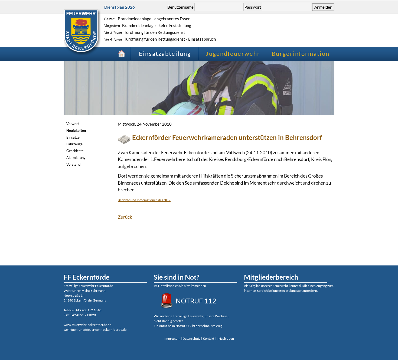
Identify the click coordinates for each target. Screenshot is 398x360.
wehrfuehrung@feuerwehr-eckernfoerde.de (95, 330)
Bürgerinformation (301, 53)
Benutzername (180, 7)
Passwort (252, 7)
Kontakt (208, 338)
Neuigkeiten (76, 130)
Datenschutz (191, 338)
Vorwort (72, 124)
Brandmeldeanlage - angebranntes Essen (147, 18)
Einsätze (73, 137)
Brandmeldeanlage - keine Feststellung (147, 25)
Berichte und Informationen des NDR (144, 200)
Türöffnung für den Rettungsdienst (144, 32)
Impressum (172, 338)
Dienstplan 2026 (119, 7)
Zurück (125, 217)
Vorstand (73, 164)
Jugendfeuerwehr (233, 53)
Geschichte (75, 151)
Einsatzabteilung (165, 53)
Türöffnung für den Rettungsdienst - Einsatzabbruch (160, 39)
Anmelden (323, 7)
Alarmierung (76, 157)
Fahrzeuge (74, 144)
